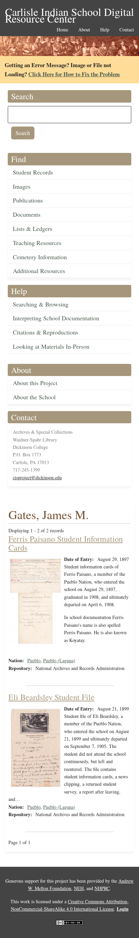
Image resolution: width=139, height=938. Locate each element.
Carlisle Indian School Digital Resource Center (69, 12)
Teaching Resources (37, 243)
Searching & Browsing (40, 304)
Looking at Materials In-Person (51, 346)
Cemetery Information (40, 257)
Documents (26, 214)
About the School (34, 397)
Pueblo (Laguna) (59, 660)
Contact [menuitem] (126, 30)
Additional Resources (39, 271)
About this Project (35, 383)
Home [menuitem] (62, 30)
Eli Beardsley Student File (51, 697)
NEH (79, 888)
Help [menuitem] (104, 30)
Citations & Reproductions (45, 332)
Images (21, 186)
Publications (28, 200)
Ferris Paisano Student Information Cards (65, 543)
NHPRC (102, 888)
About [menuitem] (84, 30)
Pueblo (33, 660)
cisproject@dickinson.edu (37, 477)
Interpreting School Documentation (56, 318)
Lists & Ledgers (32, 228)
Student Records (33, 172)
